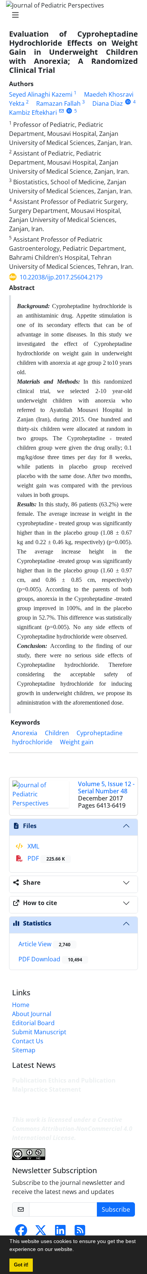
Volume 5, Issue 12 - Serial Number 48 (106, 787)
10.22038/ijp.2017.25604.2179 (61, 277)
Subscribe (116, 1209)
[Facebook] (21, 1232)
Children (57, 733)
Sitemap (23, 1050)
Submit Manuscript (39, 1032)
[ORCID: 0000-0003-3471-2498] (69, 111)
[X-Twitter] (41, 1232)
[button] (76, 1250)
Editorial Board (33, 1023)
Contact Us (27, 1041)
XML (32, 846)
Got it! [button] (21, 1265)
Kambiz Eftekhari (33, 112)
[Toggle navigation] (71, 15)
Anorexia (24, 733)
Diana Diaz (107, 103)
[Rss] (80, 1232)
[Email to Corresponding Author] (61, 111)
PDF (45, 858)
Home (20, 1005)
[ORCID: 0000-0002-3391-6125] (128, 102)
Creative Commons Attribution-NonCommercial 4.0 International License (72, 1128)
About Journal (31, 1014)
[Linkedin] (60, 1232)
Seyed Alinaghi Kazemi (40, 94)
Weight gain (76, 742)
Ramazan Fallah (58, 103)
